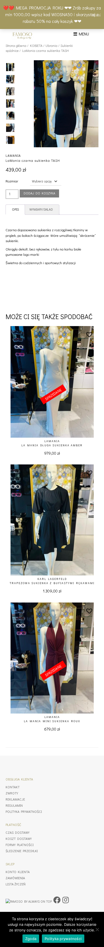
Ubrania (51, 45)
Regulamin (14, 805)
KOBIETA (36, 45)
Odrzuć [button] (96, 14)
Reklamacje (15, 799)
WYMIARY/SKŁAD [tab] (41, 209)
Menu (83, 34)
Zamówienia (15, 878)
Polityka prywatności (24, 811)
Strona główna (16, 45)
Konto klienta (18, 871)
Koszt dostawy (19, 838)
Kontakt (13, 787)
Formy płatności (20, 844)
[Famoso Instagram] (65, 900)
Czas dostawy (17, 832)
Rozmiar (12, 181)
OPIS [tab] (15, 209)
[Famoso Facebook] (56, 900)
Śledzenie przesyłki (22, 851)
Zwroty (12, 793)
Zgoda (30, 938)
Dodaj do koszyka (39, 193)
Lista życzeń (16, 884)
